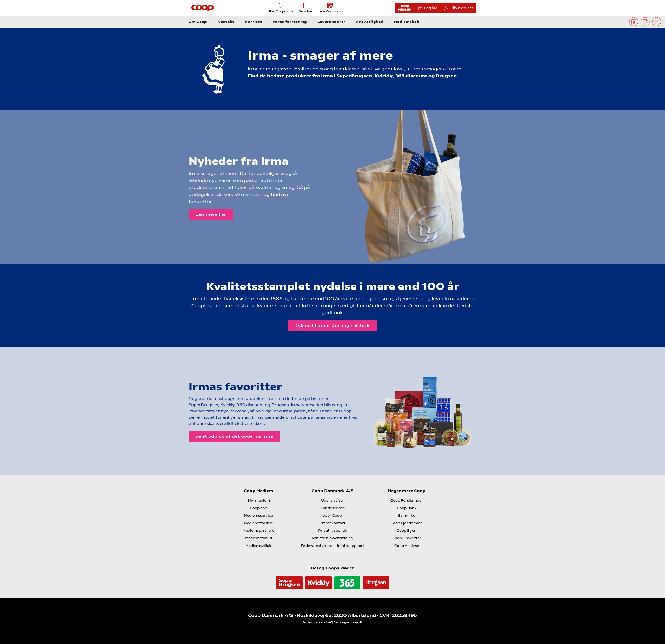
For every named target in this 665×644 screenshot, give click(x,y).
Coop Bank (406, 508)
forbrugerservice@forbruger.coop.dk (333, 622)
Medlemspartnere (258, 530)
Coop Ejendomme (406, 523)
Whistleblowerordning (332, 538)
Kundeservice (332, 508)
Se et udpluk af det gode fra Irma (234, 436)
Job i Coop (332, 515)
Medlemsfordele (258, 523)
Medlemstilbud (258, 538)
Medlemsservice (258, 515)
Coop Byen (406, 530)
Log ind (430, 8)
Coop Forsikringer (406, 500)
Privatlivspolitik (332, 530)
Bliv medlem (461, 8)
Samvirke (406, 515)
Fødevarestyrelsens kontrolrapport (332, 545)
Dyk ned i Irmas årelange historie (332, 325)
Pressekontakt (332, 523)
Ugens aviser (332, 500)
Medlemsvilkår (258, 545)
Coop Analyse (406, 545)
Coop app (258, 508)
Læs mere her (210, 214)
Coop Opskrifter (406, 538)
